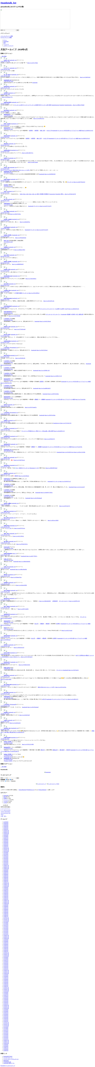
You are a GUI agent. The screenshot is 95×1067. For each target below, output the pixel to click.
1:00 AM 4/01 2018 (5, 103)
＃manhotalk (63, 314)
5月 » (5, 816)
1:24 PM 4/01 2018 (8, 755)
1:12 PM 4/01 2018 (8, 743)
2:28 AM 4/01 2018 (8, 129)
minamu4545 (7, 114)
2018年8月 (5, 906)
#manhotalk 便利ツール (8, 1063)
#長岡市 (41, 381)
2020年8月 (5, 871)
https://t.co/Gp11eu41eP (79, 487)
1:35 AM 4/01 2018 (8, 115)
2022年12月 (6, 830)
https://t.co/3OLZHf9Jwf (34, 293)
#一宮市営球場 (4, 656)
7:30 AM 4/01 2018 (5, 212)
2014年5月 (5, 980)
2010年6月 (5, 1049)
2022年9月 (5, 835)
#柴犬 (38, 194)
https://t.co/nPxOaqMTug (6, 618)
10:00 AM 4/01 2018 (5, 406)
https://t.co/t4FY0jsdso (33, 162)
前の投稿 (3, 56)
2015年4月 (5, 964)
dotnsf (5, 627)
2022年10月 (6, 833)
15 (1, 811)
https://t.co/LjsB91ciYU (73, 699)
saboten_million (7, 503)
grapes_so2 (6, 60)
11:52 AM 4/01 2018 (8, 622)
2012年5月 (5, 1015)
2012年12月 (6, 1005)
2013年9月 (5, 992)
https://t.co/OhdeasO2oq (16, 577)
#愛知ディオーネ (89, 655)
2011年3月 (5, 1036)
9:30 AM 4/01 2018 (5, 328)
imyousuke (6, 110)
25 (5, 813)
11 (5, 810)
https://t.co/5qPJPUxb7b (74, 601)
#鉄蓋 (49, 105)
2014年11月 (6, 972)
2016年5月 (5, 945)
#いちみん (10, 656)
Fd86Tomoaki (7, 737)
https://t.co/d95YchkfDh (23, 609)
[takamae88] (5, 703)
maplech (6, 473)
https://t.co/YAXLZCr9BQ (28, 744)
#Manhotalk (6, 1060)
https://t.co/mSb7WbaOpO (79, 182)
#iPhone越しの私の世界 (48, 431)
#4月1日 (44, 699)
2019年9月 (5, 887)
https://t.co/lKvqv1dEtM (53, 520)
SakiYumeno (7, 203)
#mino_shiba (26, 194)
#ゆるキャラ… (17, 656)
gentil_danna (7, 179)
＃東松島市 (55, 601)
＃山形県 (57, 308)
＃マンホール (43, 308)
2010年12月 (6, 1040)
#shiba (21, 194)
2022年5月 (5, 841)
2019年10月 (6, 886)
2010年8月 (5, 1046)
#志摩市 (58, 623)
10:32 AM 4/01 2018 (8, 480)
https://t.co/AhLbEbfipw (31, 278)
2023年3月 (5, 826)
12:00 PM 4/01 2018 (5, 637)
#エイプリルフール (74, 130)
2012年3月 (5, 1018)
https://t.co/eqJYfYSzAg (19, 528)
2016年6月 (5, 944)
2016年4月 (5, 947)
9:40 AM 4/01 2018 (8, 374)
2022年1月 (5, 846)
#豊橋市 (36, 399)
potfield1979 (7, 436)
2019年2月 (5, 897)
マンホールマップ (7, 1057)
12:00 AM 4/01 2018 (5, 61)
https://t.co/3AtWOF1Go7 (65, 481)
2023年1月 (5, 829)
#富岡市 (31, 130)
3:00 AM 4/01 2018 (5, 145)
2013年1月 (5, 1004)
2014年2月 (5, 985)
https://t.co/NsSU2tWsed (45, 321)
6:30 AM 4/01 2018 (5, 192)
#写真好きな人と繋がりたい (35, 431)
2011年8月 (5, 1028)
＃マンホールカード (64, 601)
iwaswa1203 (7, 652)
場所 (8, 779)
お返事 (5, 798)
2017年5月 (5, 928)
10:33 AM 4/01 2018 (8, 485)
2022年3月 (5, 843)
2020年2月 (5, 880)
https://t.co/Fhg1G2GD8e (79, 452)
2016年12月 (6, 935)
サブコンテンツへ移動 (6, 37)
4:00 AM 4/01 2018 (5, 159)
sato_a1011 (6, 255)
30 (2, 814)
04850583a (6, 675)
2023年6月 (5, 822)
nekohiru (6, 184)
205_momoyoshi (7, 684)
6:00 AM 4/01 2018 (5, 180)
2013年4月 (5, 999)
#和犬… (62, 194)
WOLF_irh (6, 167)
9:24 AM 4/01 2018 (8, 320)
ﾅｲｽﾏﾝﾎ (7, 781)
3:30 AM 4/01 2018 (5, 151)
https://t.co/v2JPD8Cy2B (44, 370)
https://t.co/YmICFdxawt (19, 460)
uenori (5, 404)
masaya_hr (6, 457)
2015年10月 (6, 956)
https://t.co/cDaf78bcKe (24, 475)
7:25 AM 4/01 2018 (8, 204)
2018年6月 (5, 909)
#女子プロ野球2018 (80, 655)
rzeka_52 (15, 553)
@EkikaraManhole (42, 789)
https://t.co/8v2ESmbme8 (36, 498)
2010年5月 (5, 1050)
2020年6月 (5, 874)
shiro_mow (6, 533)
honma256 (6, 86)
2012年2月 (5, 1020)
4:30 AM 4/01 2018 (5, 168)
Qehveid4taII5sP (8, 306)
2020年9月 (5, 870)
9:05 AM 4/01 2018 (8, 313)
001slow (6, 574)
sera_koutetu (7, 590)
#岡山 (7, 732)
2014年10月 (6, 973)
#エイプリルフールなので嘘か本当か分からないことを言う (15, 170)
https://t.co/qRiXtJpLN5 (19, 732)
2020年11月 (6, 867)
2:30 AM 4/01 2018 (5, 137)
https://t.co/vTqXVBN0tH (14, 315)
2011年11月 (6, 1024)
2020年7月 (5, 873)
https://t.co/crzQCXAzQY (45, 206)
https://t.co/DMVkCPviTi (87, 130)
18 (5, 811)
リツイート (6, 44)
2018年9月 (5, 905)
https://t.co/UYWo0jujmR (19, 329)
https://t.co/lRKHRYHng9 (51, 468)
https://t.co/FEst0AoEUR (70, 194)
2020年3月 (5, 878)
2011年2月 (5, 1037)
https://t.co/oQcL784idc (32, 62)
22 (1, 813)
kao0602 (6, 582)
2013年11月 (6, 989)
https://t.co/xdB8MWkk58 (17, 264)
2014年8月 (5, 976)
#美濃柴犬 (46, 194)
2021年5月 (5, 858)
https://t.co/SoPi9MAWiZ (49, 174)
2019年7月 (5, 890)
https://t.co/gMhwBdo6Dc (24, 561)
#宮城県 (69, 314)
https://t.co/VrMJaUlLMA (24, 664)
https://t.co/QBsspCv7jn (7, 97)
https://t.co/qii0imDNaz (25, 222)
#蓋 (40, 105)
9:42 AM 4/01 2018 (8, 380)
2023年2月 (5, 827)
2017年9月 (5, 922)
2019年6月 (5, 891)
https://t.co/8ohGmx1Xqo (6, 383)
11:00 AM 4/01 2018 (5, 504)
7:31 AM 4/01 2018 (8, 242)
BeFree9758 (7, 355)
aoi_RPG (6, 541)
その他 (5, 802)
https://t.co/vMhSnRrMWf (45, 601)
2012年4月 (5, 1017)
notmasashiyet (7, 150)
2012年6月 (5, 1014)
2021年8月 (5, 854)
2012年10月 (6, 1008)
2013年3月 (5, 1001)
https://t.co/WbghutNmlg (20, 237)
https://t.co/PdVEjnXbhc (53, 393)
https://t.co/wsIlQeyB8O (6, 679)
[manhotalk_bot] (5, 58)
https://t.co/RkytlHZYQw (27, 152)
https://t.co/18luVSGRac (15, 214)
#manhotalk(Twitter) (7, 1056)
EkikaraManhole (8, 553)
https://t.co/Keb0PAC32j (59, 431)
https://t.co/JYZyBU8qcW (26, 656)
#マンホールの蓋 (18, 105)
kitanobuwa (7, 465)
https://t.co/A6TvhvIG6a (60, 687)
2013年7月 (5, 995)
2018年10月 (6, 903)
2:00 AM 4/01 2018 (5, 125)
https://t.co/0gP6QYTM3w (47, 492)
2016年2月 (5, 950)
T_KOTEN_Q (7, 318)
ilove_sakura (7, 606)
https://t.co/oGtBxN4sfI (24, 715)
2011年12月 (6, 1022)
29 (1, 814)
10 (4, 810)
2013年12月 (6, 988)
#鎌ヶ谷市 (42, 130)
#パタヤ (37, 468)
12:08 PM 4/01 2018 (8, 668)
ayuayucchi (6, 547)
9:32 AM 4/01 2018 (8, 362)
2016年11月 (6, 937)
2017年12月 (6, 918)
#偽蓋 (80, 130)
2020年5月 (5, 875)
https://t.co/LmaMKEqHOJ (44, 388)
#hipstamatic (32, 468)
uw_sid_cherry (7, 74)
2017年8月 (5, 923)
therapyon (6, 598)
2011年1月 (5, 1038)
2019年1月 (5, 899)
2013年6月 (5, 996)
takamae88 (13, 704)
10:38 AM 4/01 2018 (8, 496)
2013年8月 (5, 993)
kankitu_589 (7, 269)
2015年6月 (5, 961)
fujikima (6, 247)
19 (6, 811)
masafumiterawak (8, 276)
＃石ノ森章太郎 (79, 314)
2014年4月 (5, 982)
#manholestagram (55, 105)
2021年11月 (6, 849)
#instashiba (57, 194)
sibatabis (6, 143)
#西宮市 (16, 475)
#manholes (61, 105)
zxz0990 (6, 93)
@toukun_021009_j (8, 760)
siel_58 (5, 199)
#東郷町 (43, 399)
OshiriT (6, 420)
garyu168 (6, 283)
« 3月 (2, 816)
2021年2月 (5, 862)
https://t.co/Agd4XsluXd (15, 723)
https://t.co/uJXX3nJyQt (64, 506)
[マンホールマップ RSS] (53, 783)
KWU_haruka (7, 123)
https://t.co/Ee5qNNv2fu (48, 301)
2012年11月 (6, 1006)
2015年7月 (5, 960)
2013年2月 (5, 1002)
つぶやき (5, 801)
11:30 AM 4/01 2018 (5, 568)
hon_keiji (6, 517)
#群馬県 (36, 130)
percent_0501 (7, 334)
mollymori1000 (7, 102)
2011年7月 (5, 1030)
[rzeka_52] (5, 552)
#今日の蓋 (66, 130)
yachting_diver (7, 290)
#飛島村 (42, 623)
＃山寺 (66, 308)
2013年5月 (5, 998)
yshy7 (5, 191)
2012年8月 (5, 1011)
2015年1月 (5, 969)
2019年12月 (6, 883)
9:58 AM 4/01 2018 (8, 398)
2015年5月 (5, 963)
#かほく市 (49, 130)
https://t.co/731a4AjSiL (80, 399)
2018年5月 (5, 910)
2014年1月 (5, 986)
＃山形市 (62, 308)
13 (8, 810)
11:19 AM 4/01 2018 (5, 554)
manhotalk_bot (13, 60)
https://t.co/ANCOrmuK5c (31, 407)
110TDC (6, 644)
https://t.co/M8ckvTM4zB (78, 105)
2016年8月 (5, 941)
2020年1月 (5, 881)
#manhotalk (5, 41)
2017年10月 (6, 921)
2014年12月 (6, 970)
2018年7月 (5, 907)
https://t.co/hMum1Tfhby (19, 249)
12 (6, 810)
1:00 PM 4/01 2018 (5, 713)
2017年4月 (5, 929)
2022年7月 (5, 838)
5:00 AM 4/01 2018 (8, 172)
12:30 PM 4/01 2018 (5, 676)
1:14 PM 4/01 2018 (8, 748)
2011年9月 (5, 1027)
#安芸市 (68, 749)
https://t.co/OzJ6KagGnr (38, 118)
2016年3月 (5, 948)
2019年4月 (5, 894)
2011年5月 (5, 1033)
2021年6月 (5, 857)
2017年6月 (5, 926)
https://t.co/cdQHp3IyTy (49, 439)
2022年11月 (6, 832)
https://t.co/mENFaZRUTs (13, 751)
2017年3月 (5, 931)
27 (8, 813)
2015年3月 (5, 966)
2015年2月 (5, 967)
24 (4, 813)
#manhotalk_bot (8, 2)
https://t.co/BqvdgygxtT (19, 647)
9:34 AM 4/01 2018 (8, 369)
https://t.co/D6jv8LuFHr (6, 365)
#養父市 (43, 749)
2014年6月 (5, 979)
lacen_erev (6, 240)
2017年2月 (5, 932)
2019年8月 (5, 889)
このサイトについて (8, 45)
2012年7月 (5, 1012)
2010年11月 (6, 1041)
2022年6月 (5, 839)
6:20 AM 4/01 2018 (8, 186)
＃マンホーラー (51, 308)
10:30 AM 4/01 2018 (5, 458)
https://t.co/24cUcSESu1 (18, 536)
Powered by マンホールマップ (8, 1065)
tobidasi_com (7, 326)
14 (9, 810)
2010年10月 (6, 1043)
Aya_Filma (6, 211)
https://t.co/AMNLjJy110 (56, 376)
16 (2, 811)
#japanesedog (52, 194)
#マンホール (26, 105)
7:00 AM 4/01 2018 (5, 200)
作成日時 (13, 781)
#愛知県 (48, 623)
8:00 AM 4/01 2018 (5, 248)
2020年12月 (6, 865)
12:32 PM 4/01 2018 (8, 698)
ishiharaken (6, 525)
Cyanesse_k (6, 428)
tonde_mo (6, 511)
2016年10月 (6, 938)
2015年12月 (6, 953)
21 (9, 811)
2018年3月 (5, 913)
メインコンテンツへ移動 (7, 36)
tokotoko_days (7, 728)
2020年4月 (5, 877)
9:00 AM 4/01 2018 (5, 285)
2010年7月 (5, 1047)
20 (8, 811)
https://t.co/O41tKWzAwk (68, 452)
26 (6, 813)
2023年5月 (5, 823)
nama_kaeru (7, 667)
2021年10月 (6, 851)
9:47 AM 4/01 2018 (8, 392)
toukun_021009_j (8, 235)
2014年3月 (5, 983)
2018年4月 (5, 912)
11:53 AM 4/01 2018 (8, 629)
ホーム (5, 40)
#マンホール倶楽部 (34, 105)
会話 (4, 42)
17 (4, 811)
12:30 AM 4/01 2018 (5, 87)
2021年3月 (5, 861)
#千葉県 (17, 293)
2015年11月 (6, 954)
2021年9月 (5, 852)
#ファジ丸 (8, 528)
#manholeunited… (68, 105)
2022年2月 (5, 845)
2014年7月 (5, 977)
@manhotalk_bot (7, 756)
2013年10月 (6, 990)
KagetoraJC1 (7, 662)
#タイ (17, 468)
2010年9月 (5, 1044)
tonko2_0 (6, 158)
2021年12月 (6, 848)
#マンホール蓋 (44, 105)
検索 (2, 30)
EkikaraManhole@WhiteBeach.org (26, 789)
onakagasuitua (7, 341)
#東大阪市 (62, 749)
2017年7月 (5, 925)
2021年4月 (5, 859)
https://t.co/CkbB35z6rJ (85, 77)
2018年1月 (5, 916)
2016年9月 (5, 939)
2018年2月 (5, 915)
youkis (5, 720)
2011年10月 (6, 1025)
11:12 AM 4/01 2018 (8, 548)
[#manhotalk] (47, 772)
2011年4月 (5, 1034)
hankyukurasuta (8, 298)
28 (9, 813)
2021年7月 (5, 855)
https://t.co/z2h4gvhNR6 (21, 585)
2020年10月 (6, 868)
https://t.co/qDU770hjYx (31, 556)
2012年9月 (5, 1009)
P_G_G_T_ (6, 68)
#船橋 (20, 293)
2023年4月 (5, 824)
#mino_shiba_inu (32, 194)
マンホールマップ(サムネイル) (10, 1059)
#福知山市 (55, 749)
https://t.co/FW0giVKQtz (22, 544)
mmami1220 (7, 614)
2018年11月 (6, 902)
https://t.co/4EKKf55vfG (73, 308)
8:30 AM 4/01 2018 (5, 270)
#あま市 (36, 623)
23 (2, 813)
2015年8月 (5, 958)
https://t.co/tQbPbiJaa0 (5, 625)
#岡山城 (11, 732)
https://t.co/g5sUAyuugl (67, 630)
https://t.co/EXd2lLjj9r (20, 358)
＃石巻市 (73, 314)
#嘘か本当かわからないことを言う (46, 687)
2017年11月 (6, 919)
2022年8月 (5, 836)
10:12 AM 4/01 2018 (8, 450)
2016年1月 (5, 951)
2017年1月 (5, 934)
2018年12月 (6, 900)
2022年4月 (5, 842)
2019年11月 (6, 884)
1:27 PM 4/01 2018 (8, 759)
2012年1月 (5, 1021)
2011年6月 (5, 1031)
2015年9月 (5, 957)
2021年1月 (5, 864)
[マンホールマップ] (41, 783)
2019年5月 (5, 893)
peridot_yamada (8, 219)
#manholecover (56, 423)
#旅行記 (21, 468)
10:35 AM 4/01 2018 (8, 491)
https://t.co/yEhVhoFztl (73, 670)
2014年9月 (5, 974)
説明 (12, 779)
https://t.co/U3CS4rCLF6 (65, 423)
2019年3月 (5, 896)
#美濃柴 (42, 194)
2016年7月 (5, 942)
